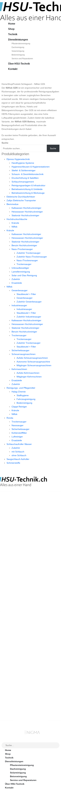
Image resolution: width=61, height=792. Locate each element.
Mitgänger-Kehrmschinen (29, 376)
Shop (11, 29)
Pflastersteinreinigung (21, 43)
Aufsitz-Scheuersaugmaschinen (32, 358)
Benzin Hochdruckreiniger (24, 245)
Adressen (10, 706)
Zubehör (16, 279)
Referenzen (11, 676)
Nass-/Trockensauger (22, 249)
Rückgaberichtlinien (16, 668)
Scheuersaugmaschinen (24, 354)
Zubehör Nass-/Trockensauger (32, 256)
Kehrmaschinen (19, 369)
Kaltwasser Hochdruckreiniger (26, 234)
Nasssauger (17, 425)
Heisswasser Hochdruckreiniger (27, 211)
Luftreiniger (17, 436)
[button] (2, 740)
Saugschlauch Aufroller (18, 459)
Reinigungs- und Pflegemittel (21, 388)
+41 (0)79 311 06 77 (10, 515)
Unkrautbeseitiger (20, 268)
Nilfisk (14, 226)
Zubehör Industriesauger (29, 316)
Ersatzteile (17, 283)
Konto (8, 695)
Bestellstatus (12, 672)
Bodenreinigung (24, 403)
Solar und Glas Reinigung (24, 275)
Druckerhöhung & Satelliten (25, 178)
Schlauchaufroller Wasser (19, 444)
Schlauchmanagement (23, 181)
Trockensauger (24, 264)
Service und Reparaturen (22, 58)
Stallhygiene (23, 395)
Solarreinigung (18, 51)
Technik (12, 34)
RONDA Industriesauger (17, 648)
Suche (5, 143)
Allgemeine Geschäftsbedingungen (24, 664)
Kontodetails (12, 710)
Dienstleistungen (18, 39)
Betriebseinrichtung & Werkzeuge (28, 193)
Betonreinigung (18, 55)
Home (11, 23)
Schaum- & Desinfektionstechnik (27, 174)
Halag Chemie (19, 391)
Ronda (10, 418)
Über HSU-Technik (19, 63)
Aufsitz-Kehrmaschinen (28, 373)
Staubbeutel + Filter (26, 294)
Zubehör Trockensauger (29, 253)
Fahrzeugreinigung (26, 399)
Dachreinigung (18, 47)
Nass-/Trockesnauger (27, 260)
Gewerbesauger (20, 290)
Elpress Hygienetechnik (18, 159)
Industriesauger (19, 305)
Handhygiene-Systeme (23, 163)
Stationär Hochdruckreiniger (25, 215)
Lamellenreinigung (21, 271)
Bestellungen (12, 699)
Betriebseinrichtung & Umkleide (27, 189)
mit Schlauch (18, 451)
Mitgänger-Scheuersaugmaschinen (34, 365)
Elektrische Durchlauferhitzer (21, 196)
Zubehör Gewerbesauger (29, 301)
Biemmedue (12, 204)
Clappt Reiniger (19, 406)
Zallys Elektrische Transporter (21, 200)
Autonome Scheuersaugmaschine (33, 361)
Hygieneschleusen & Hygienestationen (31, 166)
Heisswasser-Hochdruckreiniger (27, 238)
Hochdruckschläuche (17, 219)
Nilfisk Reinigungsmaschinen (20, 641)
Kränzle (15, 223)
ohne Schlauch (19, 455)
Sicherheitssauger (20, 350)
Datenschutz (11, 683)
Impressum (11, 679)
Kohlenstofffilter (19, 433)
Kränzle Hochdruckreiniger (19, 637)
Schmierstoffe (13, 463)
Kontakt (12, 69)
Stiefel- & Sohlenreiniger (24, 170)
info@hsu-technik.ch (11, 512)
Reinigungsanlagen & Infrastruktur (28, 185)
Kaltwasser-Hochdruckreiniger (26, 208)
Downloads (11, 703)
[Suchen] (57, 745)
